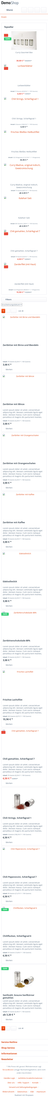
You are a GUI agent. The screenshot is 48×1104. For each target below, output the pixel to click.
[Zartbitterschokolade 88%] (24, 623)
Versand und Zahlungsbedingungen (23, 1087)
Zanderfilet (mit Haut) (24, 284)
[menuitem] (7, 10)
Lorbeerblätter (24, 85)
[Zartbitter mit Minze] (24, 387)
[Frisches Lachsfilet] (24, 682)
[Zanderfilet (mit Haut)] (24, 272)
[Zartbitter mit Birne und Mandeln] (24, 328)
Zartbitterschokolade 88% (16, 640)
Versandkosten (8, 1070)
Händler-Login (9, 1078)
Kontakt (35, 1082)
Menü (9, 9)
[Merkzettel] (30, 10)
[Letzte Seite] (13, 311)
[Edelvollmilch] (24, 564)
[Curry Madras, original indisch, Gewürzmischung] (24, 173)
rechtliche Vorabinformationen (30, 1078)
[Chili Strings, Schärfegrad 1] (24, 106)
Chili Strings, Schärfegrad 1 (24, 118)
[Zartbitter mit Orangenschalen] (24, 446)
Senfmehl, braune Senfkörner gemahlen (18, 996)
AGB (32, 1091)
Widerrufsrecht (8, 1091)
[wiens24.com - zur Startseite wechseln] (10, 3)
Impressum (41, 1091)
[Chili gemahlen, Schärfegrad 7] (24, 239)
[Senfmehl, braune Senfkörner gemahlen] (24, 978)
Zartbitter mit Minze (13, 404)
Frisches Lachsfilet (12, 699)
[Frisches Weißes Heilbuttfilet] (24, 139)
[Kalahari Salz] (24, 206)
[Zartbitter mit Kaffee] (24, 505)
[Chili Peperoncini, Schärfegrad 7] (24, 860)
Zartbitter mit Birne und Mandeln (21, 345)
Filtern (8, 299)
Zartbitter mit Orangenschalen (19, 463)
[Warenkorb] (43, 10)
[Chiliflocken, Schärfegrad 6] (24, 919)
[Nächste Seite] (8, 311)
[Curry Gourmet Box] (24, 40)
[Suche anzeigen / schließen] (24, 10)
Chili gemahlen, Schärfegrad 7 (24, 251)
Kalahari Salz (24, 217)
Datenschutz (22, 1091)
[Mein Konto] (37, 10)
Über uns (11, 1082)
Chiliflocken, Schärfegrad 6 (17, 936)
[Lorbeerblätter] (24, 73)
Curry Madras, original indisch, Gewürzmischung (24, 186)
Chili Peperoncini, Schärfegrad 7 (20, 877)
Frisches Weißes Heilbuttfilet (24, 151)
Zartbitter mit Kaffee (14, 522)
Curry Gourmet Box (24, 52)
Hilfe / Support (23, 1082)
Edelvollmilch (10, 581)
